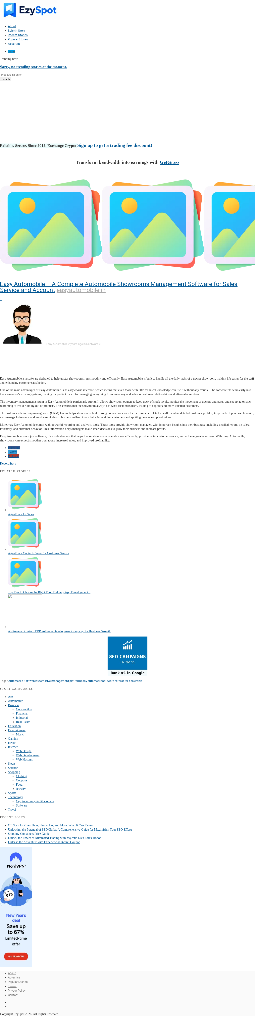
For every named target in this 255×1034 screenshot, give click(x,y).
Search (6, 79)
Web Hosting (24, 759)
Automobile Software (22, 680)
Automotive (15, 701)
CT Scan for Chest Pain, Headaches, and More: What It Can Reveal (50, 825)
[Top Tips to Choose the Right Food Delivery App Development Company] (25, 588)
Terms (12, 986)
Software (92, 344)
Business (13, 705)
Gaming (13, 738)
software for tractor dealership (122, 680)
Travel (12, 809)
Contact (13, 995)
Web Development (27, 755)
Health (12, 742)
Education (14, 726)
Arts (10, 696)
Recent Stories (18, 35)
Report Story (8, 463)
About (12, 26)
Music (20, 734)
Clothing (21, 776)
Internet (13, 747)
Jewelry (21, 788)
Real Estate (23, 722)
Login (11, 51)
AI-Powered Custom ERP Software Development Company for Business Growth (59, 631)
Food (19, 784)
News (11, 763)
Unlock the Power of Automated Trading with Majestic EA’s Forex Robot (54, 838)
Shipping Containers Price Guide (28, 833)
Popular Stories (18, 39)
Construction (24, 709)
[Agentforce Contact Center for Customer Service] (25, 549)
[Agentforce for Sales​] (25, 510)
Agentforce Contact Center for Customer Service (38, 553)
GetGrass (169, 162)
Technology (15, 797)
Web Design (23, 751)
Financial (21, 713)
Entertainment (17, 730)
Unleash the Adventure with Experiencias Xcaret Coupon (44, 842)
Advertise (14, 44)
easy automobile (91, 680)
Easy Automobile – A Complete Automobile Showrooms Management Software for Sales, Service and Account (119, 286)
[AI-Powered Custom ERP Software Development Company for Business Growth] (25, 627)
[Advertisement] (127, 112)
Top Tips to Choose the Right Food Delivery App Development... (49, 592)
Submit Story (16, 30)
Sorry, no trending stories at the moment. (33, 67)
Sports (12, 793)
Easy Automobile (57, 344)
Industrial (22, 717)
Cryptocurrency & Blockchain (35, 801)
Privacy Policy (17, 990)
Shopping (14, 772)
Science (13, 767)
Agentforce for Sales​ (21, 514)
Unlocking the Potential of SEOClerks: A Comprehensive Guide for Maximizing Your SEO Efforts (70, 829)
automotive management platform (58, 680)
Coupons (21, 780)
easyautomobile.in (81, 289)
